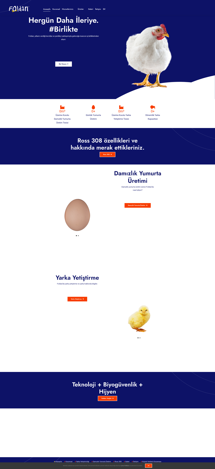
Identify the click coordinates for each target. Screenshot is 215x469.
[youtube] (200, 9)
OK (148, 465)
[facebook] (191, 9)
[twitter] (194, 9)
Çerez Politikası (125, 465)
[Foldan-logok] (19, 6)
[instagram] (197, 9)
